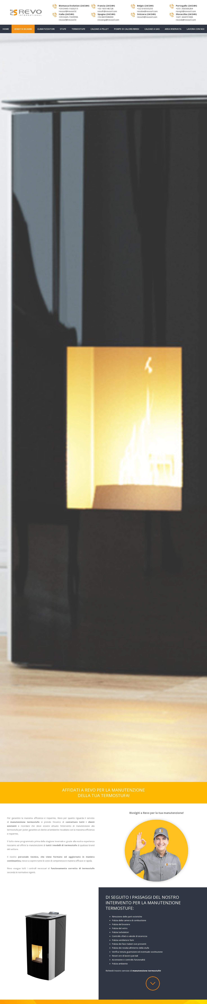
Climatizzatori (46, 28)
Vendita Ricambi (23, 28)
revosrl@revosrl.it (67, 11)
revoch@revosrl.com (147, 17)
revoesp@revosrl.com (108, 19)
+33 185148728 (105, 8)
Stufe (63, 28)
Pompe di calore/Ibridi (126, 28)
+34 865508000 (105, 17)
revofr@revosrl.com (107, 11)
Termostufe (78, 28)
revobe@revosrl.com (147, 11)
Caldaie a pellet (100, 28)
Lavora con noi (195, 28)
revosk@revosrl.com (186, 19)
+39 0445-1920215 (68, 8)
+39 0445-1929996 (68, 17)
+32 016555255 (145, 8)
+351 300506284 (184, 8)
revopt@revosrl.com (186, 11)
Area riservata (173, 28)
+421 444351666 (184, 17)
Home (6, 28)
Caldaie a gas (152, 28)
